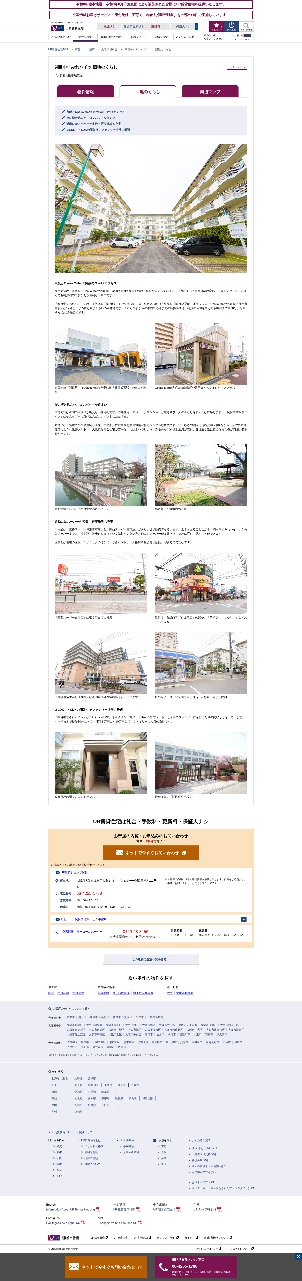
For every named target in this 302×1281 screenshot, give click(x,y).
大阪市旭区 (134, 1029)
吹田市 (94, 1017)
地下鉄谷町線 (121, 993)
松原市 (227, 1042)
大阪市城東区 (109, 49)
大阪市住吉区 (195, 1029)
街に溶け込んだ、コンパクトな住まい (90, 117)
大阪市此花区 (114, 1025)
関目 (51, 993)
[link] (298, 1256)
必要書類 (128, 1146)
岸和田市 (157, 1042)
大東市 (198, 1034)
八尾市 (172, 1034)
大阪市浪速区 (209, 1025)
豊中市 (71, 1017)
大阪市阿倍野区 (173, 1029)
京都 (59, 1152)
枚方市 (160, 1034)
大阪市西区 (132, 1025)
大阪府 (91, 49)
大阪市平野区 (97, 1034)
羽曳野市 (72, 1047)
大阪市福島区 (94, 1025)
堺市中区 (86, 1042)
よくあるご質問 (201, 1140)
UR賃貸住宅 (121, 1237)
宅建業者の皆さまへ (204, 1172)
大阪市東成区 (97, 1029)
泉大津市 (171, 1042)
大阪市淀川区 (236, 1029)
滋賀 (59, 1146)
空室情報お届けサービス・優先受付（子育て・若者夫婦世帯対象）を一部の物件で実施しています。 (151, 15)
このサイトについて (241, 1248)
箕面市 (128, 1017)
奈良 (59, 1170)
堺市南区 (128, 1042)
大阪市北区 (115, 1034)
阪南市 (122, 1047)
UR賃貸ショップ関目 (74, 872)
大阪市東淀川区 (76, 1029)
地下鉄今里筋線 (143, 993)
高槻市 (105, 1017)
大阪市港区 (149, 1025)
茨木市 (117, 1017)
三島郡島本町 (155, 1017)
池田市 (82, 1017)
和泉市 (238, 1042)
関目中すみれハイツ (137, 49)
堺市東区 (100, 1042)
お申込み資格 (131, 1152)
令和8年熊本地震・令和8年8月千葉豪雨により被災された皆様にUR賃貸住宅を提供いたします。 (151, 4)
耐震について (92, 1164)
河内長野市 (212, 1042)
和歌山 (60, 1176)
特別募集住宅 (200, 1160)
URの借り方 (127, 1140)
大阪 (170, 993)
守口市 (149, 1034)
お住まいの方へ (201, 1182)
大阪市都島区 (75, 1025)
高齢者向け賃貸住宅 (204, 1154)
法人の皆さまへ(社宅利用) (208, 1166)
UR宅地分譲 (141, 1237)
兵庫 (59, 1164)
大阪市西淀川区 (229, 1025)
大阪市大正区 (167, 1025)
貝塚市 (184, 1042)
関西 (77, 49)
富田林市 (197, 1042)
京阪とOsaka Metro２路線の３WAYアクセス (95, 111)
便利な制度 (91, 1152)
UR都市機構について (217, 1237)
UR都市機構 (98, 1237)
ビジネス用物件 (166, 1237)
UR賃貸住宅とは (91, 1140)
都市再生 (190, 1237)
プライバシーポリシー (207, 1248)
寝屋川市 (184, 1034)
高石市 (85, 1047)
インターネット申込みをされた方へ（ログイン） (221, 1188)
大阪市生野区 (116, 1029)
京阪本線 (103, 993)
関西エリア (86, 1132)
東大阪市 (222, 1034)
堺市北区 (143, 1042)
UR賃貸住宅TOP (58, 49)
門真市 (209, 1034)
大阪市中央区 (133, 1034)
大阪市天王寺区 (188, 1025)
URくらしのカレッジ (205, 1148)
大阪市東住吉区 (215, 1029)
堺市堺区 (72, 1042)
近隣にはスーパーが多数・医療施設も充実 (93, 123)
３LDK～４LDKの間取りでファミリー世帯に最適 (98, 129)
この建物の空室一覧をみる (149, 959)
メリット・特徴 (93, 1146)
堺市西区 (114, 1042)
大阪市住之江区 (76, 1034)
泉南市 (111, 1047)
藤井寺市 (97, 1047)
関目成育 (78, 993)
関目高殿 (63, 993)
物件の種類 (91, 1158)
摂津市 (140, 1017)
